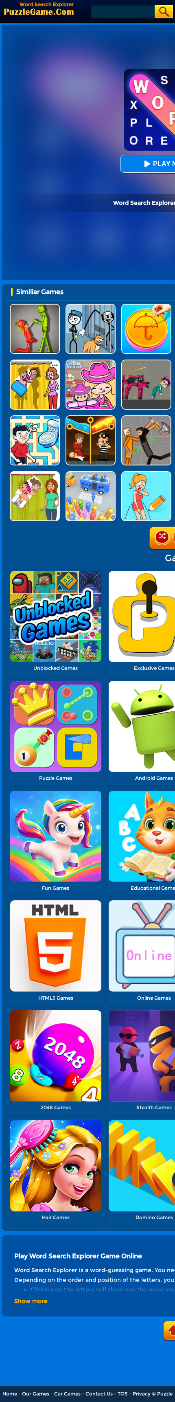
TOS (123, 1394)
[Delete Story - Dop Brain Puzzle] (35, 474)
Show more (31, 1301)
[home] (39, 12)
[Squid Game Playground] (146, 363)
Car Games (67, 1394)
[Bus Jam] (91, 474)
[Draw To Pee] (35, 418)
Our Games (35, 1394)
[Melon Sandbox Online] (35, 307)
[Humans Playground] (146, 418)
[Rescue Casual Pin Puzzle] (91, 418)
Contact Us (99, 1394)
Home (9, 1394)
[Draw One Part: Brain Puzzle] (146, 474)
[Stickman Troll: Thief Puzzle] (91, 307)
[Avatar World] (91, 363)
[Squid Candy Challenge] (146, 307)
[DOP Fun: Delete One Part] (35, 363)
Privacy (142, 1394)
